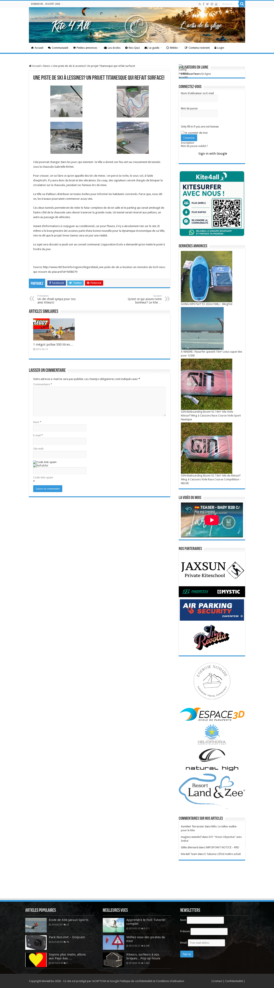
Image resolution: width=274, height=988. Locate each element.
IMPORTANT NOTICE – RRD (222, 847)
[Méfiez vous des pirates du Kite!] (113, 942)
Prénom (185, 931)
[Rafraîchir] (40, 465)
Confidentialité (234, 981)
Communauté (60, 47)
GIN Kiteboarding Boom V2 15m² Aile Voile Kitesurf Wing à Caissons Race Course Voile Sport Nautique (211, 415)
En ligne (196, 73)
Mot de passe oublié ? (194, 146)
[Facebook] (203, 4)
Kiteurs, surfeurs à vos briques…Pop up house (143, 956)
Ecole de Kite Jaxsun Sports (68, 920)
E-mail (38, 435)
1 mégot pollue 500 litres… (53, 344)
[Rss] (199, 4)
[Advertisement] (137, 886)
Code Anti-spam (43, 477)
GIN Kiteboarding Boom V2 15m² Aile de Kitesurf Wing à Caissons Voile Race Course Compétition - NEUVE (211, 479)
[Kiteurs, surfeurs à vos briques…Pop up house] (113, 960)
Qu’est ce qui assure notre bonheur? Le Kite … (145, 299)
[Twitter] (207, 4)
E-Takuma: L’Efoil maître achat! (222, 854)
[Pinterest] (212, 4)
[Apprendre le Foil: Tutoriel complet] (113, 925)
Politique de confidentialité (136, 981)
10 (67, 942)
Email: (184, 942)
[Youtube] (216, 4)
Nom (37, 422)
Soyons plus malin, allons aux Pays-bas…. (67, 956)
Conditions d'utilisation (170, 981)
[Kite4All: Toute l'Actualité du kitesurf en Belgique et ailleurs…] (137, 25)
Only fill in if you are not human (200, 126)
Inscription (187, 142)
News (46, 65)
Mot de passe (189, 108)
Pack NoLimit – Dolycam (67, 937)
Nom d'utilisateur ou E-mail (197, 93)
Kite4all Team (189, 854)
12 (67, 924)
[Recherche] (242, 4)
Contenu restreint (199, 47)
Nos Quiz (134, 47)
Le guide (154, 47)
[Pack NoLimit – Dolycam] (36, 942)
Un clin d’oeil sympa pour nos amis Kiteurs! (56, 299)
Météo (174, 47)
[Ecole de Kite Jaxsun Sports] (36, 925)
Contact (218, 981)
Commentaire (42, 384)
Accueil (39, 47)
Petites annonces (87, 47)
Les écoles (114, 47)
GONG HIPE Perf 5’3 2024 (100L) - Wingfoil (206, 304)
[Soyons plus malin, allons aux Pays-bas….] (36, 960)
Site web (38, 448)
